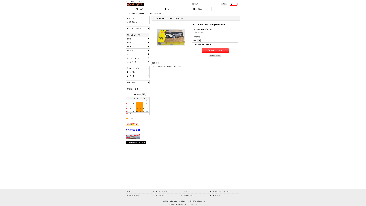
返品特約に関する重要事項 (203, 44)
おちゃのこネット (180, 204)
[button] (226, 9)
